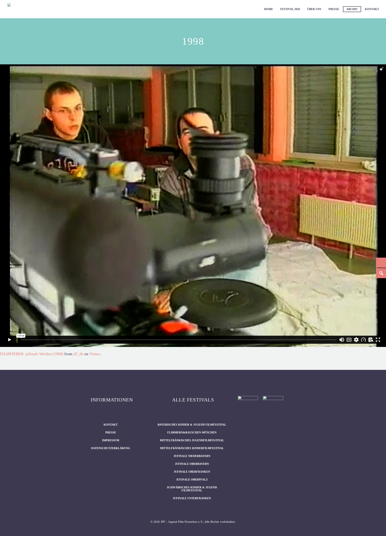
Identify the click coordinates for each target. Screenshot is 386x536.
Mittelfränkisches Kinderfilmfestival (192, 448)
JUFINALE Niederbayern (191, 456)
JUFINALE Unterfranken (192, 498)
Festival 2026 (290, 9)
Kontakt (372, 9)
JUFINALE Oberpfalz (192, 479)
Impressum (110, 440)
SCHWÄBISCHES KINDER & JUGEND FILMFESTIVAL (192, 489)
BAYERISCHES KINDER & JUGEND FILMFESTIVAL (192, 424)
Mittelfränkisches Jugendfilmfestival (192, 440)
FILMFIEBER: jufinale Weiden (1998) (31, 354)
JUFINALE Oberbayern (192, 463)
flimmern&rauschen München (192, 432)
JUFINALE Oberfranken (192, 471)
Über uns (314, 9)
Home (268, 9)
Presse (334, 9)
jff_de (78, 354)
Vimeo (94, 354)
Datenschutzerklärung (110, 448)
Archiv (352, 9)
